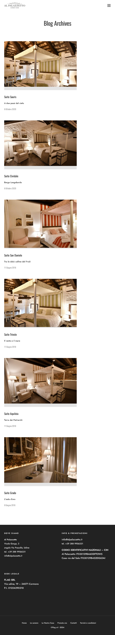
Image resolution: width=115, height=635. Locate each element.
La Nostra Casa (48, 623)
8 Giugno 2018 (9, 505)
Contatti (73, 623)
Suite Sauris (10, 97)
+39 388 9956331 (17, 551)
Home (24, 623)
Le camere (34, 623)
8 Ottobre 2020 (10, 109)
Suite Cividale (11, 176)
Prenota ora (62, 623)
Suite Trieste (10, 334)
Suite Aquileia (11, 414)
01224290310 (16, 588)
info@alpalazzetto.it (13, 555)
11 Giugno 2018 (10, 267)
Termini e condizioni (88, 623)
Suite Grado (10, 493)
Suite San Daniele (13, 255)
